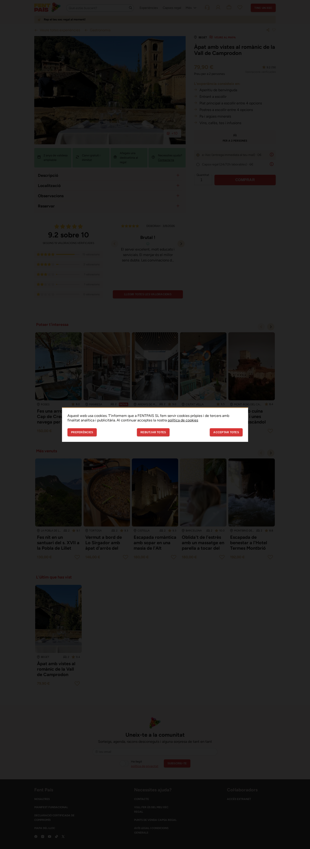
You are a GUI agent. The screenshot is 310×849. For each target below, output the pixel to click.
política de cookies (183, 420)
